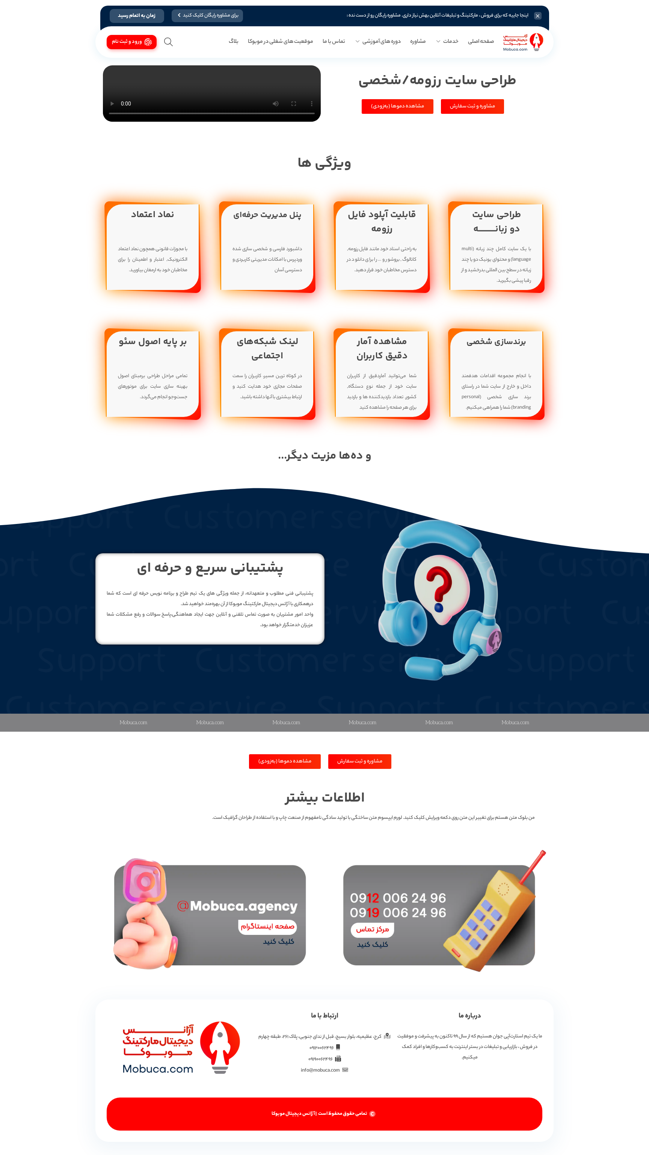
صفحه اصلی (481, 42)
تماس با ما (334, 42)
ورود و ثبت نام (127, 42)
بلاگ (233, 42)
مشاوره (418, 42)
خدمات (451, 42)
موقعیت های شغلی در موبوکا (280, 42)
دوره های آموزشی (381, 42)
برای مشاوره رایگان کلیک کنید (210, 16)
